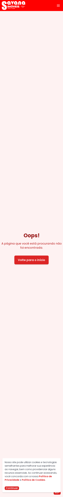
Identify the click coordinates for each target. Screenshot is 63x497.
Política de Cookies (33, 480)
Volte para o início (31, 260)
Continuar (12, 488)
